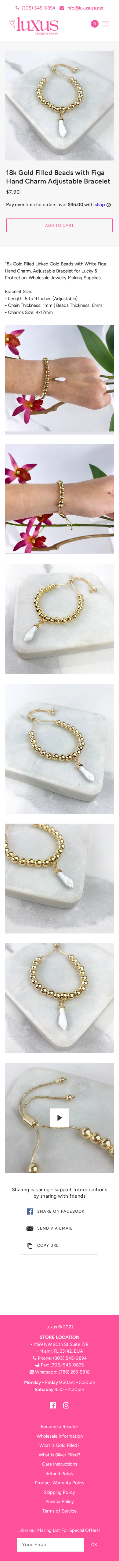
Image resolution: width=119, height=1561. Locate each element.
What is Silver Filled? (59, 1455)
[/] (40, 25)
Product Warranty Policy (60, 1483)
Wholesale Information (60, 1436)
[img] (53, 1405)
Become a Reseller (59, 1426)
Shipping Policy (59, 1492)
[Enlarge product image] (59, 105)
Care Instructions (59, 1464)
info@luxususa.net (85, 8)
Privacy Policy (59, 1501)
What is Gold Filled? (59, 1445)
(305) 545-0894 (38, 8)
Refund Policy (59, 1473)
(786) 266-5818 (74, 1372)
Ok (94, 1544)
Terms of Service (59, 1511)
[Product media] (59, 380)
